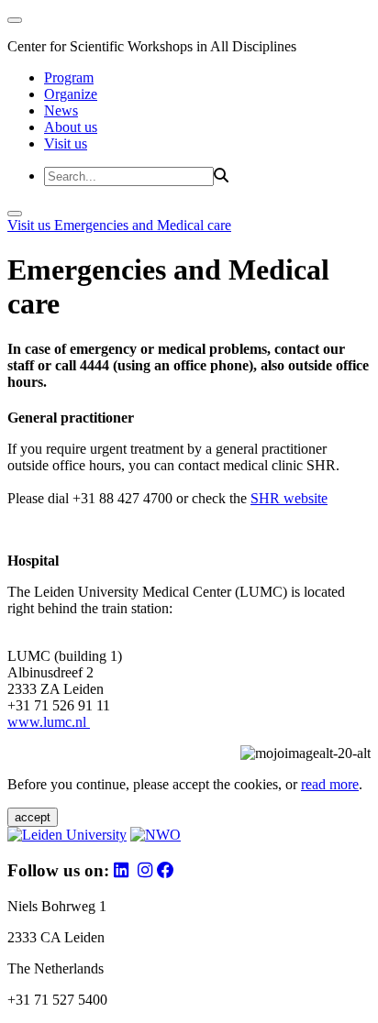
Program (69, 77)
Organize (70, 94)
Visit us (65, 143)
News (61, 110)
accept (32, 817)
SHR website (289, 498)
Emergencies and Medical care (142, 225)
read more (330, 784)
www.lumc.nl (48, 722)
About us (70, 127)
